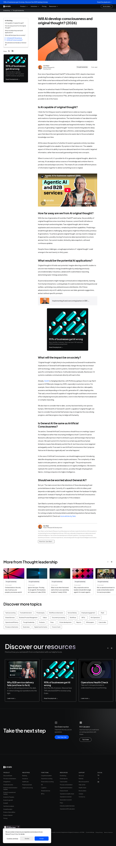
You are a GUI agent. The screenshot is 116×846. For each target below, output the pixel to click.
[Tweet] (9, 51)
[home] (7, 6)
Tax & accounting (10, 613)
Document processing (58, 617)
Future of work (56, 627)
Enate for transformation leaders (10, 788)
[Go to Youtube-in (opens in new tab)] (98, 782)
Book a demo (82, 790)
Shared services (45, 790)
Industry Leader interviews (67, 806)
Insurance (25, 778)
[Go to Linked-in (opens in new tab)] (98, 775)
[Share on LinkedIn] (12, 50)
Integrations (6, 781)
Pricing (44, 6)
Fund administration (26, 613)
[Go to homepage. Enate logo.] (7, 768)
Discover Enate (7, 775)
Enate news (26, 627)
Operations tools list (66, 796)
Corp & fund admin (46, 775)
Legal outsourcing (27, 787)
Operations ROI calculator (67, 809)
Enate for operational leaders (9, 793)
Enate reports (64, 778)
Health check (82, 787)
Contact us (82, 796)
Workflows (73, 617)
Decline (27, 838)
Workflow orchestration (56, 613)
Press (52, 622)
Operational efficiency (11, 622)
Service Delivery (72, 613)
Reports (78, 622)
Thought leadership (18, 10)
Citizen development (65, 622)
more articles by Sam (68, 516)
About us (81, 775)
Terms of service (108, 832)
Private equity (41, 613)
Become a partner (84, 781)
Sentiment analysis (8, 806)
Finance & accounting (47, 781)
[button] (24, 6)
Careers (81, 794)
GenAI (46, 381)
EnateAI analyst (7, 809)
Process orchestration (11, 627)
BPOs (83, 617)
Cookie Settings (90, 832)
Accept (41, 838)
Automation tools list (66, 800)
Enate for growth (8, 800)
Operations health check (67, 794)
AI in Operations (95, 617)
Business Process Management (28, 617)
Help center (82, 784)
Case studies (102, 622)
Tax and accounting (46, 778)
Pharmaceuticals (27, 784)
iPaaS (102, 613)
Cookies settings (12, 838)
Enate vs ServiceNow (9, 812)
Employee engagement (88, 613)
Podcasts (42, 622)
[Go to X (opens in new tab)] (98, 779)
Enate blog (6, 10)
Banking (24, 775)
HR (42, 784)
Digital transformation (40, 627)
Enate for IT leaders (8, 797)
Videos (45, 617)
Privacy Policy (14, 834)
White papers (90, 622)
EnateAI (5, 803)
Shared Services (10, 617)
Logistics (43, 787)
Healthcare (25, 781)
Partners (81, 778)
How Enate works (8, 784)
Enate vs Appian (8, 815)
